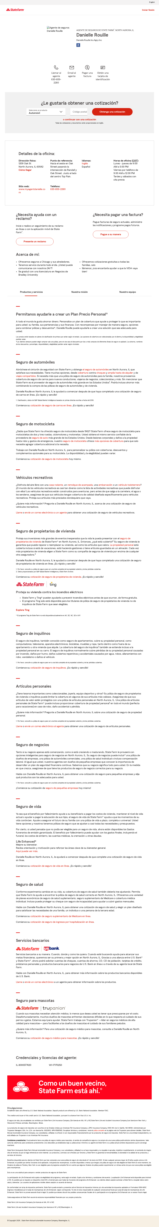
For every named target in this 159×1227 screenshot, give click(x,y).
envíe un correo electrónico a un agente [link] (46, 512)
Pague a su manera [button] (110, 234)
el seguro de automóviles (96, 369)
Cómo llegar (25, 170)
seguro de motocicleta (74, 441)
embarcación (105, 485)
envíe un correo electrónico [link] (39, 982)
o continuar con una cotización (79, 119)
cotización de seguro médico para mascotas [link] (53, 1038)
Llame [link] (19, 512)
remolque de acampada (80, 485)
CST (135, 160)
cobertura (83, 373)
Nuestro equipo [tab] (127, 292)
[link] (72, 75)
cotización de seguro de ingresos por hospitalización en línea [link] (62, 922)
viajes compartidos (26, 376)
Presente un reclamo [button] (35, 241)
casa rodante (56, 485)
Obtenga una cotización (112, 112)
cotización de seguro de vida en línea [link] (49, 866)
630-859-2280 (58, 189)
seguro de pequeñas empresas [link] (61, 788)
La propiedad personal (121, 545)
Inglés (85, 163)
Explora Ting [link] (22, 610)
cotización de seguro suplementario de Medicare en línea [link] (60, 916)
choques (100, 373)
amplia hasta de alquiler (120, 373)
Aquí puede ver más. (27, 851)
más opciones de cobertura (109, 441)
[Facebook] (78, 45)
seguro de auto (40, 438)
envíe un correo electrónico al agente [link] (44, 726)
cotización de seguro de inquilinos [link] (48, 668)
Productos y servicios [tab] (31, 292)
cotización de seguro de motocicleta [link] (49, 459)
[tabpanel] (79, 173)
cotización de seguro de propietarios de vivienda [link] (55, 577)
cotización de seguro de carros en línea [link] (50, 405)
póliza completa (99, 1130)
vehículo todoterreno (129, 485)
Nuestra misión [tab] (79, 292)
